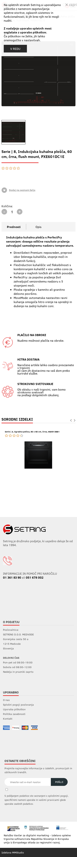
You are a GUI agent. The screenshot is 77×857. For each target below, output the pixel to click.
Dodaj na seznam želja (22, 190)
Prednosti (14, 227)
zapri (72, 4)
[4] (14, 168)
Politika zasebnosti (14, 714)
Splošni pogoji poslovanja (18, 704)
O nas (6, 700)
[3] (11, 168)
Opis (38, 227)
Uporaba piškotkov (14, 709)
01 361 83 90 (12, 577)
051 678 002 (34, 577)
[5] (18, 168)
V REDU (15, 49)
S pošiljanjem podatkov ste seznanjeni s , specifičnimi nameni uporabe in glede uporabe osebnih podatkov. (36, 799)
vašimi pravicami (49, 800)
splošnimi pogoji (58, 795)
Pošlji (59, 782)
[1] (3, 168)
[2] (7, 168)
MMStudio (18, 852)
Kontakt (7, 718)
